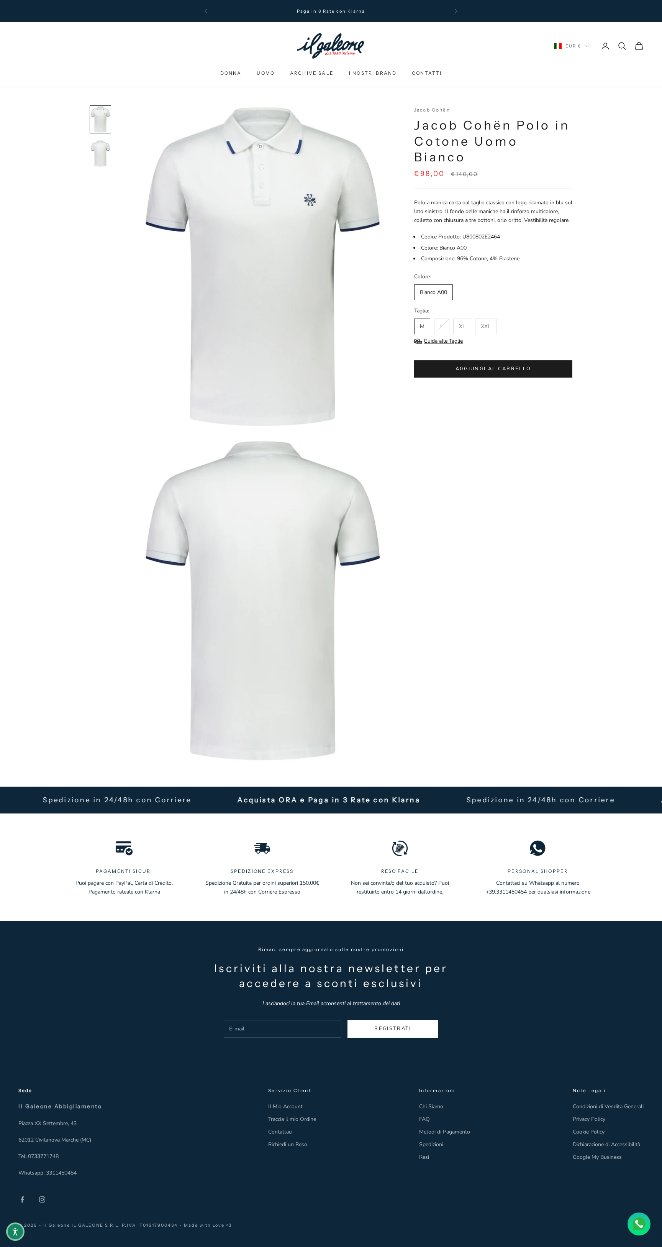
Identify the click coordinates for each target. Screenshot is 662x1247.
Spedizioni (431, 1144)
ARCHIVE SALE (312, 73)
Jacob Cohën (432, 110)
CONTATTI (427, 73)
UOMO (266, 73)
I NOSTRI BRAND (373, 73)
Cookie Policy (589, 1131)
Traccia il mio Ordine (292, 1119)
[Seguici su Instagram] (42, 1199)
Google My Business (597, 1157)
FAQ (424, 1119)
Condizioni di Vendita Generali (608, 1106)
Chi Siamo (431, 1106)
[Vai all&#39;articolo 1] (100, 119)
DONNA (231, 73)
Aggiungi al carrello (493, 368)
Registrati (392, 1028)
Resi (424, 1157)
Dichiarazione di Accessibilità (606, 1144)
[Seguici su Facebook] (22, 1199)
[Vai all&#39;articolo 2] (100, 154)
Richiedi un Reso (287, 1144)
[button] (15, 1231)
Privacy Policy (589, 1119)
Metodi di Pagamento (444, 1131)
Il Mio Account (285, 1106)
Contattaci (280, 1131)
